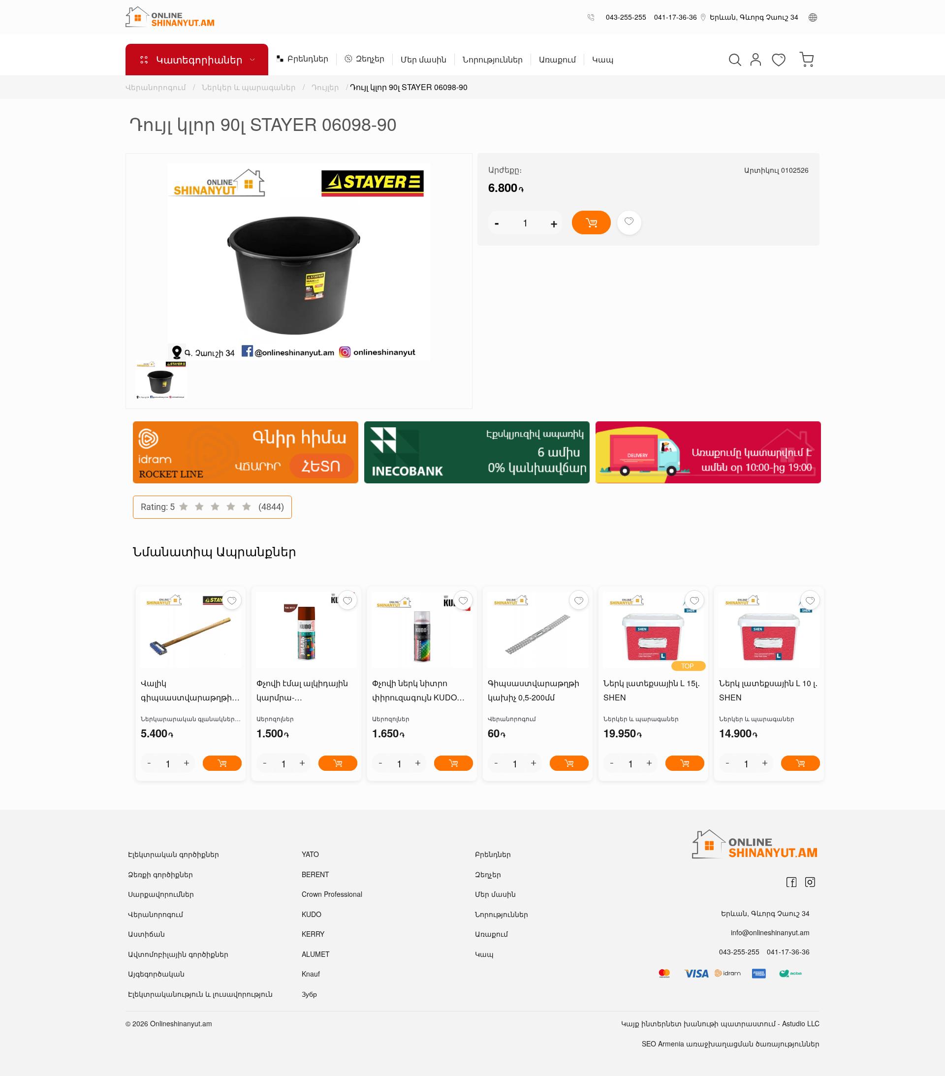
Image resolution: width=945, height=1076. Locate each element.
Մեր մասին (423, 60)
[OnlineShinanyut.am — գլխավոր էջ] (170, 16)
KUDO (311, 914)
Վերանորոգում (156, 87)
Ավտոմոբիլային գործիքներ (178, 954)
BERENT (315, 874)
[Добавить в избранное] (629, 223)
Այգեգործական (156, 974)
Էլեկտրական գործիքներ (173, 854)
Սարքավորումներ (161, 894)
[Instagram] (810, 882)
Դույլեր (325, 87)
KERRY (313, 934)
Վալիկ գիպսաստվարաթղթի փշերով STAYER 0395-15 (188, 691)
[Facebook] (791, 882)
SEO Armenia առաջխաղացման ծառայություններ (730, 1043)
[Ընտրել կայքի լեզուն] (812, 16)
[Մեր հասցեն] (703, 17)
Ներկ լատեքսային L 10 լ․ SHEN (768, 690)
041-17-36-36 (673, 17)
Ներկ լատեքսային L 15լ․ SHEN (651, 690)
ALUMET (316, 954)
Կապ (603, 60)
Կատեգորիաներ (199, 59)
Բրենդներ (307, 59)
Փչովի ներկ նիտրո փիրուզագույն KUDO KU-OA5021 (414, 691)
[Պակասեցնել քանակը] (149, 763)
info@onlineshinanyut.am (770, 932)
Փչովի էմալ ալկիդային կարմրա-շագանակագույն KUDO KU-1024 (304, 691)
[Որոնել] (734, 59)
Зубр (309, 994)
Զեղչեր (370, 59)
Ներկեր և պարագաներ (249, 87)
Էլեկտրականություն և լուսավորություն (200, 994)
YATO (310, 854)
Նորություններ (493, 60)
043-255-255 (624, 17)
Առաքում (557, 60)
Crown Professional (332, 894)
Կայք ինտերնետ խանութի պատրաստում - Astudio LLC (720, 1023)
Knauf (311, 974)
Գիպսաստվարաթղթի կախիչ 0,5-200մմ (533, 690)
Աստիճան (146, 934)
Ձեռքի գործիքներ (160, 874)
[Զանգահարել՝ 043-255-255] (593, 17)
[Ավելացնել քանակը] (186, 763)
